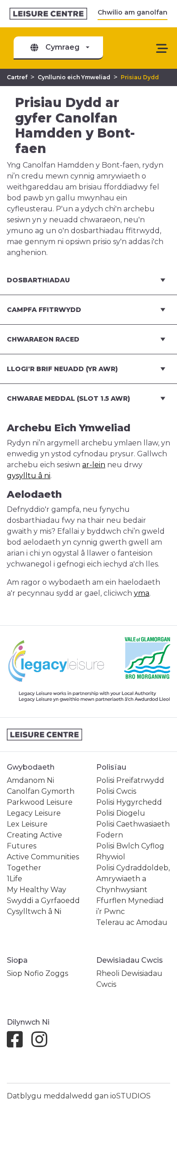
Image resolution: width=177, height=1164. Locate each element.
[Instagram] (42, 1043)
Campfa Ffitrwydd (44, 310)
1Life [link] (14, 878)
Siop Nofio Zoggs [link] (37, 973)
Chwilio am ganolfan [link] (132, 12)
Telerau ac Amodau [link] (131, 922)
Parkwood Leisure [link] (40, 802)
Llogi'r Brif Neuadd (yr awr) (62, 369)
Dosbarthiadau (38, 280)
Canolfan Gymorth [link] (40, 791)
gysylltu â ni (28, 475)
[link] (48, 14)
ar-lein (93, 464)
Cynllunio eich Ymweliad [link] (74, 77)
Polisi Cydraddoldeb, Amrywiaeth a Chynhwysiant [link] (133, 878)
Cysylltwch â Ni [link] (34, 911)
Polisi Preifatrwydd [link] (130, 780)
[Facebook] (18, 1043)
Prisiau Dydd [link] (140, 77)
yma (141, 593)
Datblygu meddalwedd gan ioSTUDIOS (79, 1096)
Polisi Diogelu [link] (120, 813)
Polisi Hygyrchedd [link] (129, 802)
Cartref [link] (17, 77)
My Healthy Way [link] (36, 889)
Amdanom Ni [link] (30, 780)
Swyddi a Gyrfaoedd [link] (43, 900)
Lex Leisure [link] (27, 824)
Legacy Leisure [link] (34, 813)
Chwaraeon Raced (43, 339)
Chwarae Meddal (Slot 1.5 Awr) (68, 398)
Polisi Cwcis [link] (116, 791)
